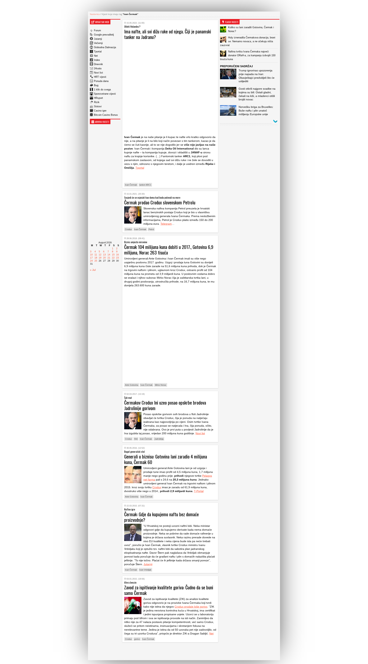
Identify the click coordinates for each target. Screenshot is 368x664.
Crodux (128, 229)
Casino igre (100, 110)
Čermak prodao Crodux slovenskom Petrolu (159, 202)
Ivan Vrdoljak (145, 570)
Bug (96, 85)
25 (95, 260)
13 (104, 254)
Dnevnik (98, 64)
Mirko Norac (160, 385)
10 (91, 254)
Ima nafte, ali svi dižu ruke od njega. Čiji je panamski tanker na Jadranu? (167, 34)
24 (91, 260)
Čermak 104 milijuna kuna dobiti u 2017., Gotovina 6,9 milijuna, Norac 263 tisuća (168, 249)
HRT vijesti (100, 76)
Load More (170, 651)
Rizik (96, 102)
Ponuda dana (101, 81)
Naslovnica (95, 14)
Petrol (151, 229)
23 (117, 257)
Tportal (98, 51)
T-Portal (199, 491)
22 (113, 257)
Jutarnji (98, 38)
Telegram (166, 223)
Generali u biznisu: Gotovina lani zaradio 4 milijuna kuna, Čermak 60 (165, 459)
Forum (97, 30)
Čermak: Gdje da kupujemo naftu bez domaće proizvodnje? (161, 517)
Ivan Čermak (131, 185)
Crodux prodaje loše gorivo (191, 606)
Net (96, 55)
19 (100, 257)
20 (104, 257)
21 (109, 257)
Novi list (98, 72)
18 (95, 257)
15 (113, 254)
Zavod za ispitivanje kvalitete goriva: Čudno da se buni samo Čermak (168, 590)
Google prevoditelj (104, 34)
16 (117, 254)
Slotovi (98, 106)
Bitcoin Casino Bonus (106, 114)
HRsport (98, 98)
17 (91, 257)
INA (136, 439)
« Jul (93, 269)
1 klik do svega (102, 89)
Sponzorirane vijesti (105, 93)
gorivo (137, 639)
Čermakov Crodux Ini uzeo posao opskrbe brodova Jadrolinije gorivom (165, 405)
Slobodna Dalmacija (105, 47)
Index (97, 60)
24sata (97, 68)
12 (100, 254)
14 (109, 254)
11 (95, 254)
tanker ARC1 (145, 185)
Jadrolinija (158, 439)
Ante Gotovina (131, 385)
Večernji (98, 43)
